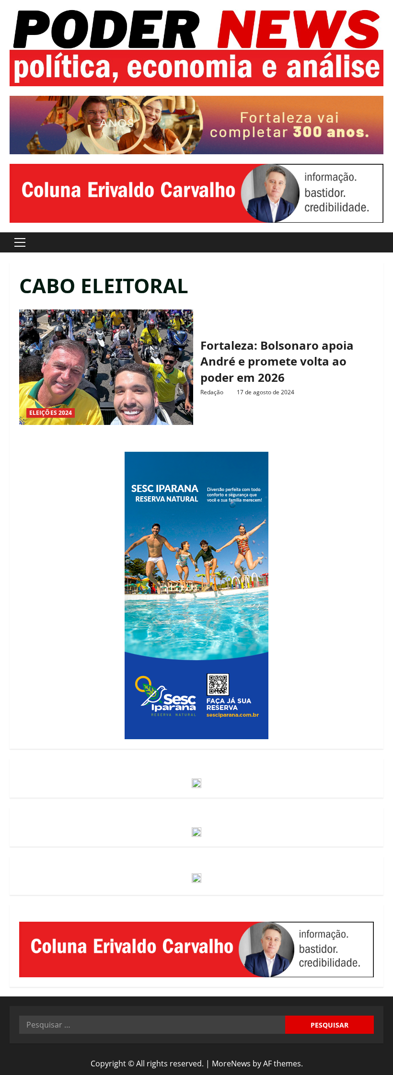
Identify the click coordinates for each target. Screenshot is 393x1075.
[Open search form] (380, 242)
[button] (20, 242)
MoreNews (231, 1063)
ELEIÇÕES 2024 (50, 413)
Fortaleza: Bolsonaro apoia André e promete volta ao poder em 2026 (106, 367)
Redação (211, 392)
